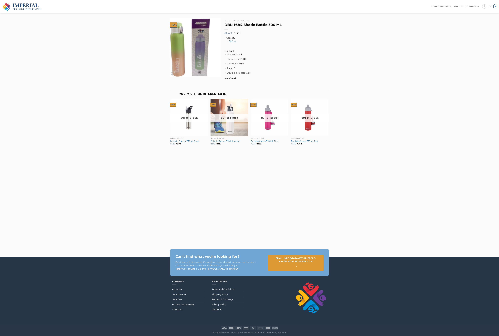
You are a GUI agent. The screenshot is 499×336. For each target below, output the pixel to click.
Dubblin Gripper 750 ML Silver (184, 141)
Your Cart (177, 299)
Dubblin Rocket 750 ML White (225, 141)
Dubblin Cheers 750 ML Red (304, 141)
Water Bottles (241, 21)
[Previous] (170, 172)
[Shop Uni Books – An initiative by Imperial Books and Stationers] (22, 7)
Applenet (282, 332)
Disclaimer (217, 309)
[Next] (329, 172)
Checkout (177, 309)
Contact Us (473, 6)
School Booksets (441, 6)
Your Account (179, 294)
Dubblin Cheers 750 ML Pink (264, 141)
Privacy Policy (219, 304)
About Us (459, 6)
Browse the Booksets (183, 304)
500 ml (232, 41)
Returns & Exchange (222, 299)
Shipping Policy (220, 294)
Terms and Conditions (223, 289)
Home (227, 21)
